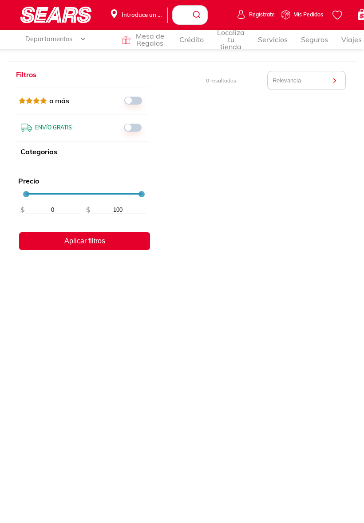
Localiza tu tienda (231, 39)
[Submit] (197, 15)
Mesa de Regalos (150, 39)
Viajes (351, 39)
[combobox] (190, 15)
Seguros (314, 39)
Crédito (191, 39)
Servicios (273, 39)
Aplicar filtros (84, 241)
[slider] (26, 194)
